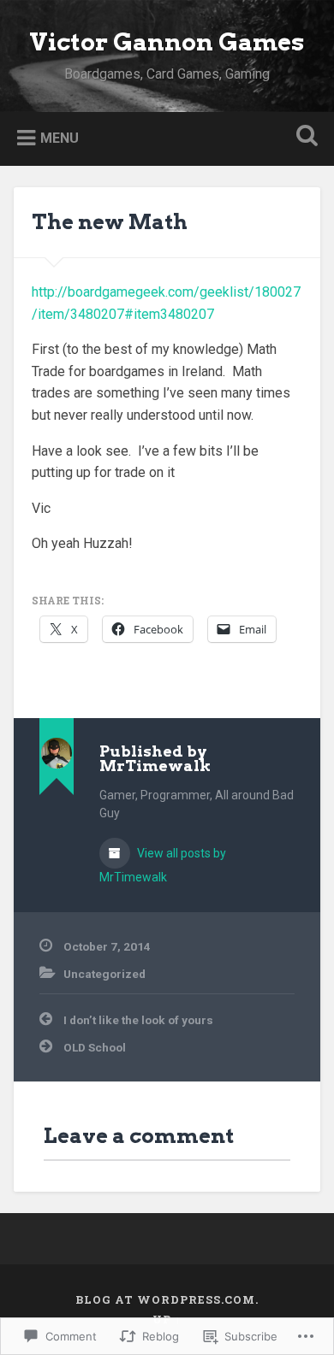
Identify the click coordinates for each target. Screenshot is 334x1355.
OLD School (94, 1047)
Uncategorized (104, 974)
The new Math (110, 221)
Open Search (304, 137)
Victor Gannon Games (166, 41)
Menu (59, 137)
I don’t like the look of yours (138, 1020)
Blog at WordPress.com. (167, 1299)
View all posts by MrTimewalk (162, 865)
